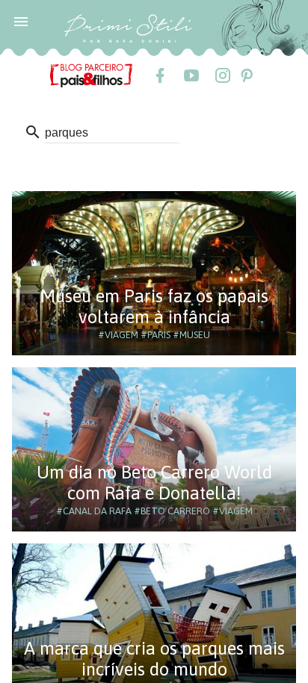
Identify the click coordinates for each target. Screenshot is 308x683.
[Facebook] (159, 75)
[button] (21, 21)
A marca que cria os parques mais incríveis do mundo (154, 658)
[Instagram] (222, 75)
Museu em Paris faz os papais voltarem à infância (154, 306)
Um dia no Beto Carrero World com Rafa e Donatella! (154, 482)
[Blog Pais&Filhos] (91, 75)
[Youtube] (191, 75)
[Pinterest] (246, 75)
